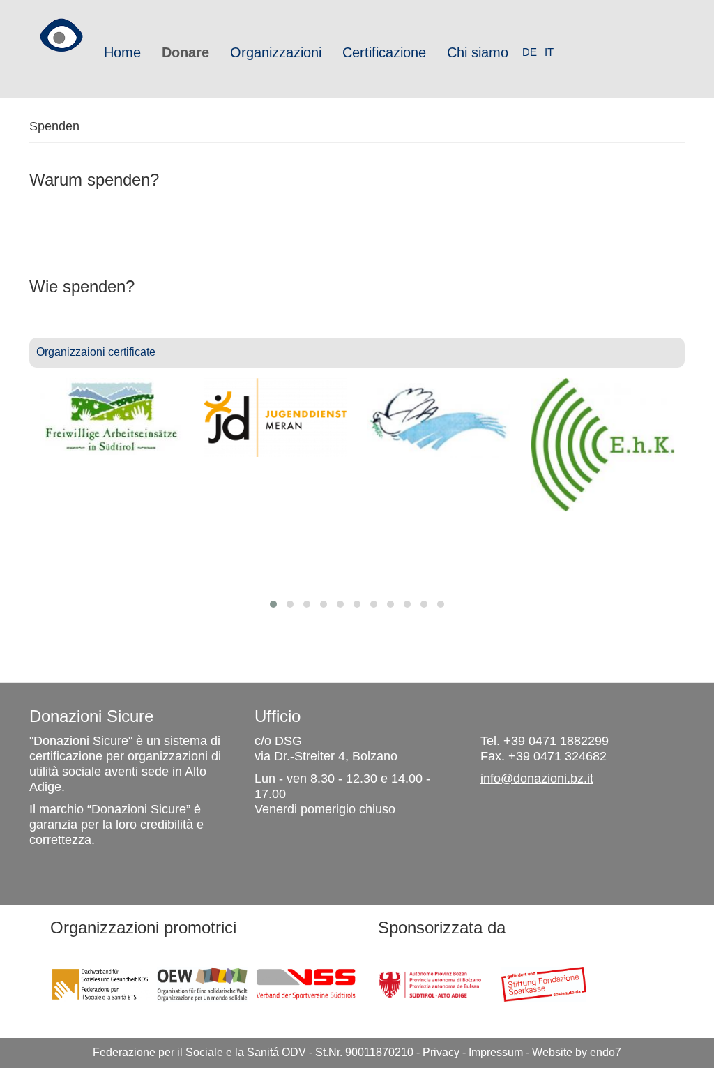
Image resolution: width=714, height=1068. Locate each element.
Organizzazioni (275, 52)
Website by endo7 (576, 1052)
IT (549, 52)
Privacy (441, 1052)
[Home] (61, 29)
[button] (273, 604)
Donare (185, 52)
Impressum (496, 1052)
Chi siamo (477, 52)
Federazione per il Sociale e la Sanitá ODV (199, 1052)
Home (122, 52)
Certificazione (384, 52)
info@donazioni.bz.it (536, 778)
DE (529, 52)
